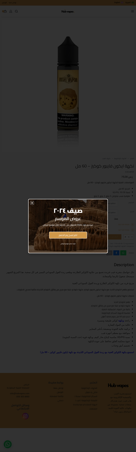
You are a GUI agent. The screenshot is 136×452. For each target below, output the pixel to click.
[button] (32, 203)
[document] (68, 226)
